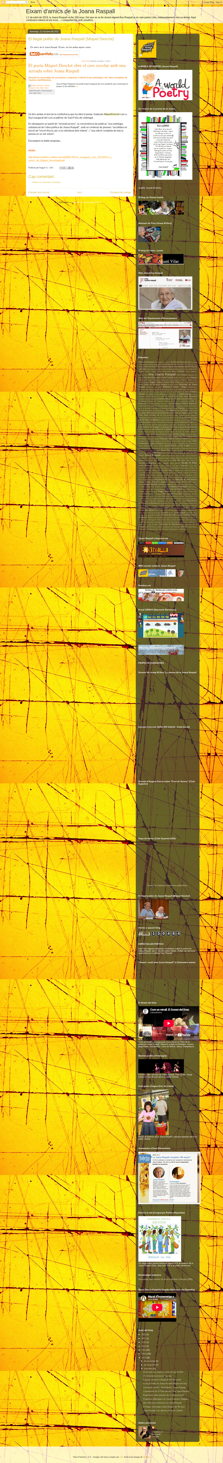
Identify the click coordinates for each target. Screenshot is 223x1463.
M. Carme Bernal (191, 477)
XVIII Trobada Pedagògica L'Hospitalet (172, 529)
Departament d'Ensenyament (155, 410)
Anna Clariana (178, 371)
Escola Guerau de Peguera (154, 432)
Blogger (146, 1457)
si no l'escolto (157, 517)
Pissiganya (165, 496)
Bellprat (164, 384)
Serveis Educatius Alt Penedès (149, 515)
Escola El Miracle (178, 429)
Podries (181, 496)
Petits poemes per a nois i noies (149, 496)
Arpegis (194, 377)
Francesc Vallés (167, 439)
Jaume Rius (165, 450)
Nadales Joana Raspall (151, 489)
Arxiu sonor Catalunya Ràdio (154, 380)
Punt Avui (170, 503)
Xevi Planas (150, 529)
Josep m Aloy (189, 463)
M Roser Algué (178, 477)
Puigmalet (163, 503)
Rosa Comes (180, 508)
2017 (144, 1338)
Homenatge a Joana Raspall (150, 443)
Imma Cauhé (183, 446)
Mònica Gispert (164, 484)
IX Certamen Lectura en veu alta (157, 1376)
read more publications (177, 885)
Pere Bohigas (156, 494)
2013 (144, 1354)
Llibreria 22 (143, 475)
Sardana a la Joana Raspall (173, 513)
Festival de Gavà (163, 436)
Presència (179, 498)
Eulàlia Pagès (179, 434)
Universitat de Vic (188, 524)
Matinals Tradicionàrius (171, 482)
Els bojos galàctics (162, 425)
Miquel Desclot (150, 484)
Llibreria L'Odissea (156, 475)
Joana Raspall (152, 455)
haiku (194, 441)
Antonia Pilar (142, 375)
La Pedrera (193, 470)
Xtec (156, 529)
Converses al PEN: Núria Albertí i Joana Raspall (164, 1387)
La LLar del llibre (165, 470)
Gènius (173, 441)
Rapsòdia (181, 505)
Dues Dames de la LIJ (155, 415)
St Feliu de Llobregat (146, 520)
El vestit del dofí (148, 425)
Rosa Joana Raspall (162, 510)
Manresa (150, 479)
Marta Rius (171, 479)
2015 (144, 1346)
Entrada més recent (38, 192)
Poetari (144, 498)
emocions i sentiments (177, 425)
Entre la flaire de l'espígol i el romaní (153, 427)
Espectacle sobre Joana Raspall (149, 434)
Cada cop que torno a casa (148, 392)
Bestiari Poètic (173, 384)
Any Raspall (182, 375)
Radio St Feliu (172, 505)
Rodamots (172, 508)
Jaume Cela (142, 450)
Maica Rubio (142, 479)
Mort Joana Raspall (164, 487)
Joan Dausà (188, 450)
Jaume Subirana (177, 450)
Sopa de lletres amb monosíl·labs (185, 517)
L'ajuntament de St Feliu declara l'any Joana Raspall (166, 1391)
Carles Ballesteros (161, 394)
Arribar (140, 380)
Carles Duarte (173, 394)
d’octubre (148, 1369)
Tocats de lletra (191, 520)
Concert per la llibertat (162, 406)
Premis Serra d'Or (170, 498)
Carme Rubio (151, 396)
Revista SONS (163, 508)
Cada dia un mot (166, 392)
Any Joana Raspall (162, 374)
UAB (175, 522)
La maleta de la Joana (180, 470)
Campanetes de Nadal (181, 392)
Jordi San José (178, 460)
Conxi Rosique (178, 408)
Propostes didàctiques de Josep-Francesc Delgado (165, 1399)
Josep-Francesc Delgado (162, 466)
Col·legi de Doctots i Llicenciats (177, 401)
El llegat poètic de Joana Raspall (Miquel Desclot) (165, 1383)
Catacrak (164, 396)
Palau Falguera (177, 491)
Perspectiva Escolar (190, 494)
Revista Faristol (152, 508)
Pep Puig (147, 494)
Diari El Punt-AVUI (158, 413)
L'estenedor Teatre (151, 468)
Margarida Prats (160, 479)
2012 (144, 1358)
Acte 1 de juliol (178, 364)
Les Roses (193, 472)
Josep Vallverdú (145, 466)
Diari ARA (146, 413)
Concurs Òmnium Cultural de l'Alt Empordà (162, 1380)
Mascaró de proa (183, 479)
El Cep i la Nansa (150, 420)
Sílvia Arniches (167, 517)
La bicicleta (183, 468)
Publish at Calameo (156, 885)
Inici (80, 192)
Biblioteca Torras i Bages (175, 387)
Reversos (142, 508)
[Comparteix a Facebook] (69, 167)
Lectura (185, 472)
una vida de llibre (151, 524)
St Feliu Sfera (160, 520)
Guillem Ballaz (187, 441)
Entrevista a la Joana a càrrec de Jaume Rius (163, 1372)
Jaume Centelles (154, 450)
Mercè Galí (187, 482)
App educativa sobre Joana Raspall (158, 377)
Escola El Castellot (163, 429)
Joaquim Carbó (163, 458)
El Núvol (154, 422)
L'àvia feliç (193, 466)
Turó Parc (170, 522)
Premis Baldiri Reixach (155, 498)
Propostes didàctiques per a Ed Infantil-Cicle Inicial (167, 501)
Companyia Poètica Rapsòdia (184, 403)
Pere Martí (178, 494)
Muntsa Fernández (179, 486)
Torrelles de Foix (160, 522)
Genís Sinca (166, 441)
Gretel (179, 441)
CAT (158, 396)
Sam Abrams (182, 510)
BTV (195, 389)
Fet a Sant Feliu (175, 436)
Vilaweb (184, 527)
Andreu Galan (150, 371)
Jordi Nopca (158, 460)
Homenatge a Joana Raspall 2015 (175, 443)
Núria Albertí (186, 489)
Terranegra (181, 520)
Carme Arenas (185, 394)
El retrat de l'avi (171, 422)
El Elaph (162, 420)
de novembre (150, 1365)
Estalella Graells (167, 434)
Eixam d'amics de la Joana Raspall (70, 11)
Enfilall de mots (191, 425)
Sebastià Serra (191, 513)
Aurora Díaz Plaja (171, 382)
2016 (144, 1342)
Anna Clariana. (191, 371)
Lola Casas (156, 477)
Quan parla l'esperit (182, 503)
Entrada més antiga (120, 192)
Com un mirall (166, 403)
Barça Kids (184, 382)
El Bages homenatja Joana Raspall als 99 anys (164, 1407)
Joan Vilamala (167, 453)
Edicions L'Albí (172, 415)
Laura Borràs (177, 472)
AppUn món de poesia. (182, 377)
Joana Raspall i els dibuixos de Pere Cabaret (163, 1410)
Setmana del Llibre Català (172, 515)
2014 (144, 1350)
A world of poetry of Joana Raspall (160, 364)
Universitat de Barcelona (169, 524)
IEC (151, 446)
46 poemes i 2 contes (162, 362)
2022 (144, 1334)
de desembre (150, 1361)
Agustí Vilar (172, 367)
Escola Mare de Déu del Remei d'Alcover (181, 432)
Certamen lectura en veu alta (168, 399)
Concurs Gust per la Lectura (181, 406)
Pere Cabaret (167, 494)
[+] (77, 86)
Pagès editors (164, 491)
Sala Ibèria (174, 510)
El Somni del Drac (184, 422)
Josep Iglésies (174, 463)
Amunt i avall (187, 369)
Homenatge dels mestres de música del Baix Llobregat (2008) (165, 1279)
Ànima (159, 371)
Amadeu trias (177, 369)
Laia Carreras (167, 472)
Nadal (190, 487)
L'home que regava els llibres (169, 468)
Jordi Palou (167, 460)
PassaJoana (188, 491)
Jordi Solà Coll (191, 460)
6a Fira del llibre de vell (180, 362)
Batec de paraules (152, 384)
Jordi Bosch (148, 460)
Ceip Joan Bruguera (188, 396)
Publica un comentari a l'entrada (46, 182)
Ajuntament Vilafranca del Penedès (159, 369)
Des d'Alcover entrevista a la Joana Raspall (162, 1403)
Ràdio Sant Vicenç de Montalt (154, 505)
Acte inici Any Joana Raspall (155, 367)
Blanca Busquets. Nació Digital (171, 389)
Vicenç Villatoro (157, 527)
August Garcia (156, 382)
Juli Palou (176, 466)
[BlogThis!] (63, 167)
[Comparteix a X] (66, 167)
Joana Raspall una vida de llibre (173, 455)
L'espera (141, 468)
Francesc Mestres (153, 439)
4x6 (121, 1457)
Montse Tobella (151, 487)
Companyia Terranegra (146, 406)
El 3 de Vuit (177, 418)
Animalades (166, 371)
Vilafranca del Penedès (172, 527)
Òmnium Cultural (151, 491)
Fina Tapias (188, 436)
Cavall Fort (173, 396)
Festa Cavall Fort (150, 436)
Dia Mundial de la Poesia (177, 410)
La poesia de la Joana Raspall (149, 472)
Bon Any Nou (188, 389)
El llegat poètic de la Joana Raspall (178, 420)
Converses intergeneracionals (161, 408)
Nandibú (163, 489)
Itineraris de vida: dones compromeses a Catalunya (170, 448)
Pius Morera (174, 496)
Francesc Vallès (181, 439)
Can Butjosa (149, 394)
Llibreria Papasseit (186, 475)
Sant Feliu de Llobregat (151, 513)
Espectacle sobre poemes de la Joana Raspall (163, 1395)
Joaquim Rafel (175, 458)
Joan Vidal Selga (154, 453)
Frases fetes (192, 439)
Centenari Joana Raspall (147, 399)
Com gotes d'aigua (153, 403)
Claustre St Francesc (155, 401)
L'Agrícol (184, 466)
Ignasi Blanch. (171, 446)
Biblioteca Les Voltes (154, 387)
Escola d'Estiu (150, 429)
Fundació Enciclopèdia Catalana (149, 441)
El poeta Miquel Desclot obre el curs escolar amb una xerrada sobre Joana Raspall (77, 68)
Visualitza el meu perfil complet (157, 1434)
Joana (175, 453)
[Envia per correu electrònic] (61, 167)
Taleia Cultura (171, 520)
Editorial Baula (184, 415)
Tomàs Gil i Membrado (146, 522)
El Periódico (161, 422)
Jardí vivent (193, 448)
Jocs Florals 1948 (186, 458)
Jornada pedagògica (147, 463)
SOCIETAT (86, 61)
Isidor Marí (147, 448)
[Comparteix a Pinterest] (72, 167)
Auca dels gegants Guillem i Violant (179, 380)
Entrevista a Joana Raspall (180, 427)
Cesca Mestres (187, 399)
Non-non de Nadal (174, 489)
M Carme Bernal (167, 477)
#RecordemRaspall (146, 362)
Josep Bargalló (162, 463)
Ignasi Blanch (159, 446)
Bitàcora (156, 389)
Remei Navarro (191, 505)
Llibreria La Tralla (171, 475)
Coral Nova (190, 408)
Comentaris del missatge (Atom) (86, 202)
